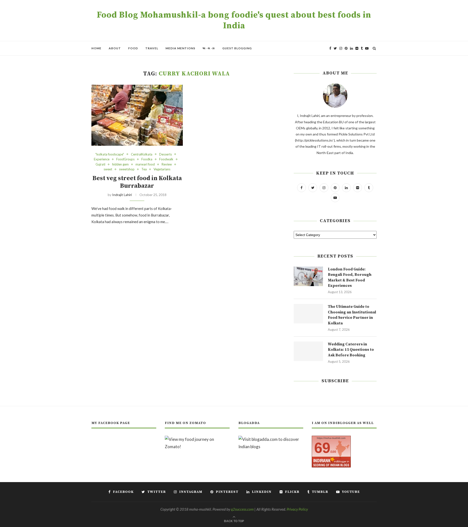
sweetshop (127, 169)
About (115, 48)
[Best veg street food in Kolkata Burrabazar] (137, 115)
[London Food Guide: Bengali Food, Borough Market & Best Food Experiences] (308, 276)
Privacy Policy (297, 509)
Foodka (146, 159)
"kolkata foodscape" (109, 154)
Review (167, 164)
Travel (151, 48)
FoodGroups (125, 159)
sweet (108, 169)
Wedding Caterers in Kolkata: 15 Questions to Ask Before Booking (351, 350)
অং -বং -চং (209, 48)
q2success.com (242, 509)
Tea (144, 169)
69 (322, 448)
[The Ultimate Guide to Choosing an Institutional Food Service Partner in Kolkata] (308, 313)
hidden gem (120, 164)
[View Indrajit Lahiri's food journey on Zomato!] (197, 439)
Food (133, 48)
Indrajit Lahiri (122, 195)
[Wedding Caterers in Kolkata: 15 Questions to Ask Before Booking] (308, 351)
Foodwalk (166, 159)
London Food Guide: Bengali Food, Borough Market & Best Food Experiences (349, 277)
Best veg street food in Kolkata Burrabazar (137, 182)
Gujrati (100, 164)
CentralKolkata (141, 154)
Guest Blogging (237, 48)
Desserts (165, 154)
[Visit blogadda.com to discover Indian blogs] (270, 439)
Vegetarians (162, 169)
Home (96, 48)
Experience (101, 159)
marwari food (145, 164)
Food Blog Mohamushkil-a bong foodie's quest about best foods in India (234, 20)
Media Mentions (180, 48)
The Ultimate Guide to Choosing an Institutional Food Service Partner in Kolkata (352, 314)
